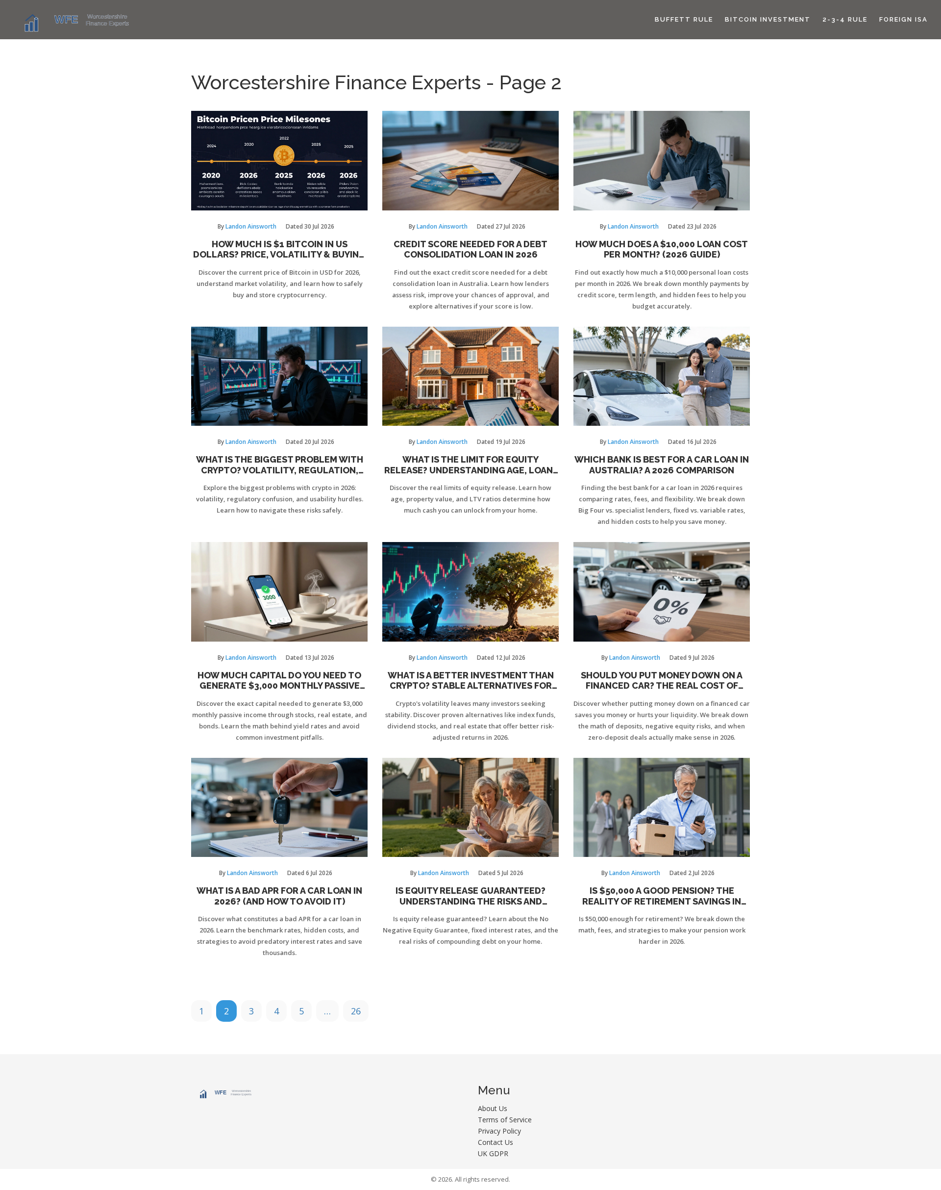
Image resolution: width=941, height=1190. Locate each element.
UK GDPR (493, 1153)
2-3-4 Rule (844, 19)
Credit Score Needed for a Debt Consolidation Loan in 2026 (470, 249)
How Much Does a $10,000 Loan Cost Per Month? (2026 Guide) (661, 249)
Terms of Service (505, 1119)
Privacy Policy (499, 1131)
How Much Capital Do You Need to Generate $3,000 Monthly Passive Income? (279, 680)
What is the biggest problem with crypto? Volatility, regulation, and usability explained (279, 464)
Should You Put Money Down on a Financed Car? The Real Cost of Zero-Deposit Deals (662, 680)
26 (356, 1011)
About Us (492, 1108)
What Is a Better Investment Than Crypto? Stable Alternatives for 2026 (471, 680)
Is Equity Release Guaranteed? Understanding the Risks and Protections (470, 895)
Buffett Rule (684, 19)
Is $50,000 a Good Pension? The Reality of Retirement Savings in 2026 (661, 895)
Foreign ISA (903, 19)
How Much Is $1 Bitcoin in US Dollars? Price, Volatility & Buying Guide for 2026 (279, 249)
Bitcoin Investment (768, 19)
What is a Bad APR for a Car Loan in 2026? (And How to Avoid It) (279, 895)
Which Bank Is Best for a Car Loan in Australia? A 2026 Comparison (661, 464)
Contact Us (495, 1142)
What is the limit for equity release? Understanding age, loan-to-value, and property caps (470, 464)
